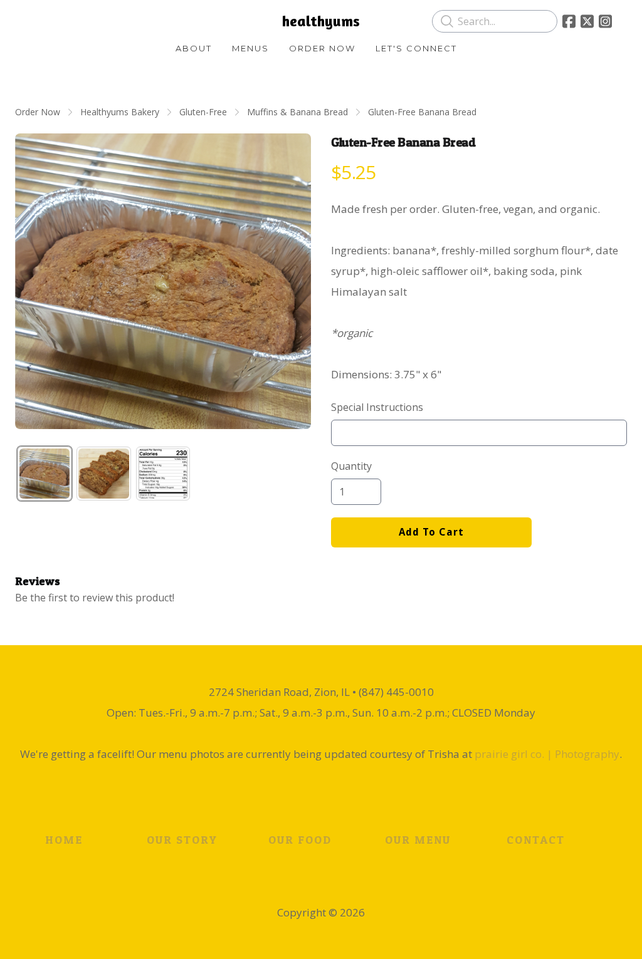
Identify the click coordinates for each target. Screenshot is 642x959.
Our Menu (418, 839)
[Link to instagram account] (605, 21)
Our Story (182, 839)
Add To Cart (431, 532)
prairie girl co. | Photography (547, 754)
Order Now (37, 112)
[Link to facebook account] (569, 21)
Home (64, 839)
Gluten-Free (203, 112)
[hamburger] (40, 20)
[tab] (44, 473)
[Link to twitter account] (587, 21)
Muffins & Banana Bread (297, 112)
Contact (536, 839)
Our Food (300, 839)
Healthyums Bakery (119, 112)
